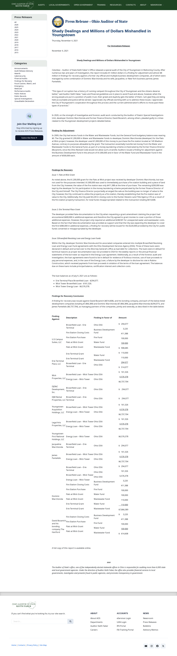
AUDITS (41, 5)
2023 (16, 32)
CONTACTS (131, 5)
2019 (16, 42)
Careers (94, 629)
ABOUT (143, 5)
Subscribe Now (28, 137)
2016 (16, 50)
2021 (16, 37)
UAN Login (121, 622)
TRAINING (101, 5)
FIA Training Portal (125, 629)
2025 (16, 27)
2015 (16, 52)
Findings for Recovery (23, 81)
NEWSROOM (156, 5)
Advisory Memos (150, 629)
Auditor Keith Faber (99, 626)
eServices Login (124, 618)
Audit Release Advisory (23, 71)
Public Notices (20, 93)
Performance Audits (22, 91)
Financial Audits (20, 78)
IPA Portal (121, 626)
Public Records (20, 96)
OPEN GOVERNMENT (83, 5)
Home (13, 645)
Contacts (21, 645)
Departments (96, 622)
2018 (16, 45)
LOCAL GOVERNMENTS (59, 5)
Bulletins (147, 626)
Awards (17, 73)
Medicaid (18, 88)
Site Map (43, 645)
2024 (16, 30)
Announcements (21, 68)
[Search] (70, 621)
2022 (16, 35)
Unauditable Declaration (24, 101)
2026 (16, 25)
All (15, 22)
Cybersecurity (20, 76)
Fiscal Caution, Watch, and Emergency (25, 84)
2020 (16, 40)
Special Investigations (23, 99)
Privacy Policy (32, 645)
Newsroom (148, 618)
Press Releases (150, 622)
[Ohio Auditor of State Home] (22, 5)
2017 (16, 47)
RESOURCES (115, 5)
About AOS (95, 618)
